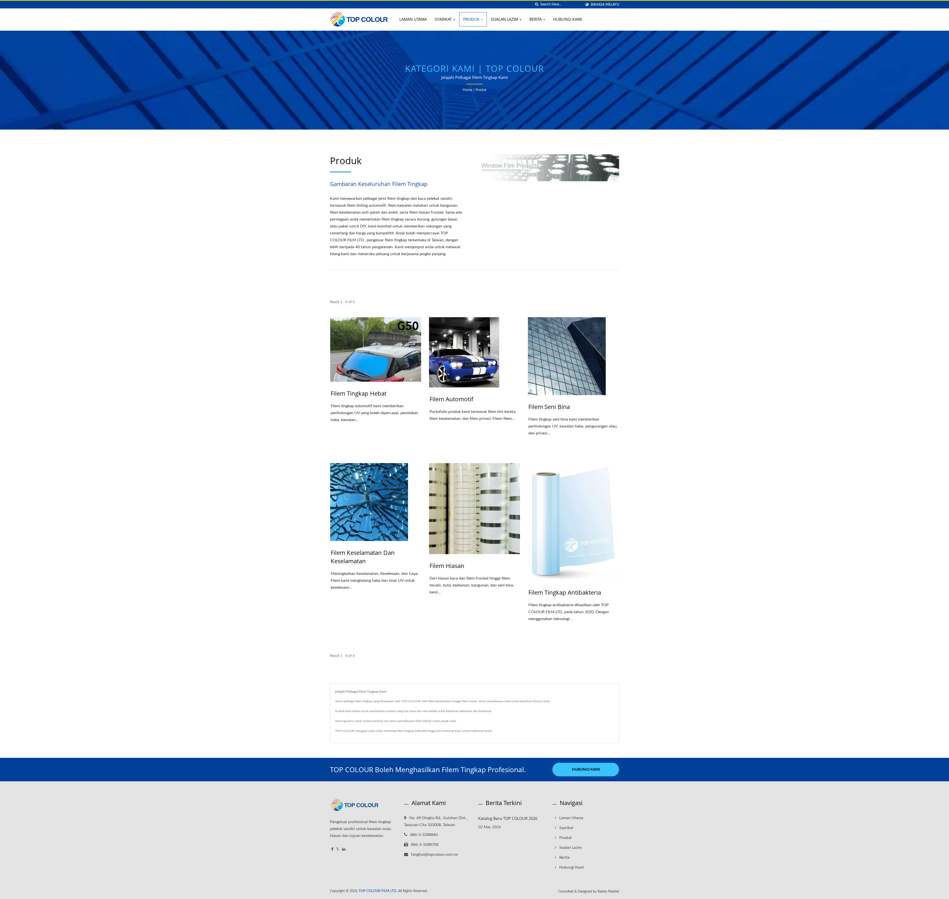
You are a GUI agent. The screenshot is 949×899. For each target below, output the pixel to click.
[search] (536, 4)
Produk (471, 19)
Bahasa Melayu (605, 4)
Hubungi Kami (567, 19)
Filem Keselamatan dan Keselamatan (363, 556)
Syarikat (444, 19)
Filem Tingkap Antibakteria (564, 592)
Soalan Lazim (505, 19)
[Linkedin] (343, 849)
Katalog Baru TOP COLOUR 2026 (508, 818)
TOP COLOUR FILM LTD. (378, 891)
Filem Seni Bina (549, 407)
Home (467, 90)
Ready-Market (608, 891)
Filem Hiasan (447, 566)
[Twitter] (338, 849)
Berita (536, 19)
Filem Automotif (451, 399)
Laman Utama (413, 19)
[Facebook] (332, 849)
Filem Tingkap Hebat (359, 393)
